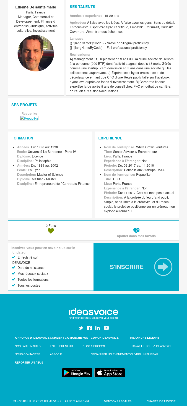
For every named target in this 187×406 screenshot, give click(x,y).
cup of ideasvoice (105, 337)
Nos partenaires (28, 346)
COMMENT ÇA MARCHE (66, 337)
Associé (56, 354)
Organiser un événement (110, 354)
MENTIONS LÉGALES (118, 401)
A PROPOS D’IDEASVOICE (32, 337)
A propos (98, 346)
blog (86, 346)
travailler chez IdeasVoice (151, 346)
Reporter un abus (29, 362)
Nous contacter (27, 354)
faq (85, 337)
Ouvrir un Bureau (144, 354)
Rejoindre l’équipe (144, 337)
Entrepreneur (61, 346)
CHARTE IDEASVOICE (161, 401)
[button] (136, 267)
